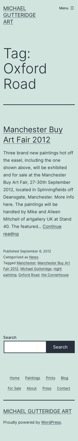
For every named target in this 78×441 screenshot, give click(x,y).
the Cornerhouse (55, 275)
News (33, 257)
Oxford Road (28, 275)
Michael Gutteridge (36, 269)
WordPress (51, 422)
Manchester (26, 263)
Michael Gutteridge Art (19, 15)
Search (9, 337)
